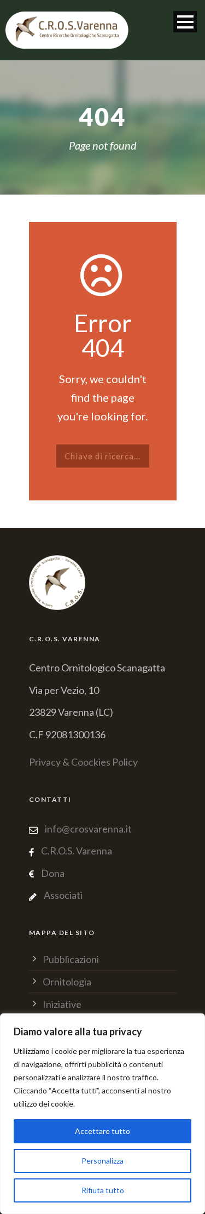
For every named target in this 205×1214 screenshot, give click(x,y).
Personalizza (102, 1160)
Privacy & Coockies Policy (83, 762)
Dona (53, 873)
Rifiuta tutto (102, 1190)
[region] (102, 1113)
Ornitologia (67, 982)
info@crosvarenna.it (87, 829)
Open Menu (185, 21)
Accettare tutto (102, 1131)
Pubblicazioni (71, 959)
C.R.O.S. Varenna (76, 851)
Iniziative (62, 1004)
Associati (63, 895)
